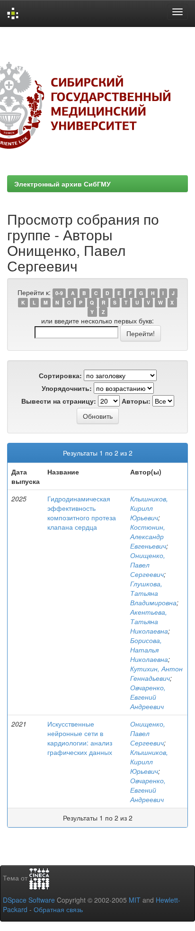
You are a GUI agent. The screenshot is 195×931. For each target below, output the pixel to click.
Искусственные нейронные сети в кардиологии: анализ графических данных (79, 738)
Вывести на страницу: (58, 401)
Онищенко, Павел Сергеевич (147, 564)
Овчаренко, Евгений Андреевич (148, 697)
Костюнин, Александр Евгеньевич (148, 536)
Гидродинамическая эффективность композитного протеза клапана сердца (81, 513)
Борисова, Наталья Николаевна (149, 649)
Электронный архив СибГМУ (62, 183)
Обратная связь (58, 909)
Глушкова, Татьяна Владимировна (153, 593)
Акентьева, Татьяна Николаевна (149, 621)
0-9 (59, 292)
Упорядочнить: (67, 388)
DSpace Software (29, 900)
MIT (135, 900)
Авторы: (136, 401)
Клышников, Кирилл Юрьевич (149, 508)
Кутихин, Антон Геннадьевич (156, 673)
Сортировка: (60, 375)
